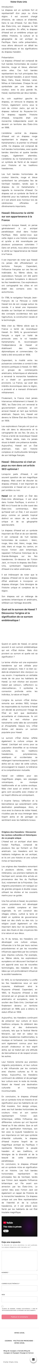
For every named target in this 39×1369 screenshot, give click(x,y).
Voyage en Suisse (27, 1353)
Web (3, 1294)
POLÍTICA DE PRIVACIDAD (23, 1341)
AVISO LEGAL (19, 1333)
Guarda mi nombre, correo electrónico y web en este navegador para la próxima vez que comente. (19, 1309)
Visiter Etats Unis (18, 2)
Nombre (5, 1272)
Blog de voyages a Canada (14, 1351)
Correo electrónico (11, 1283)
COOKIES (8, 1341)
